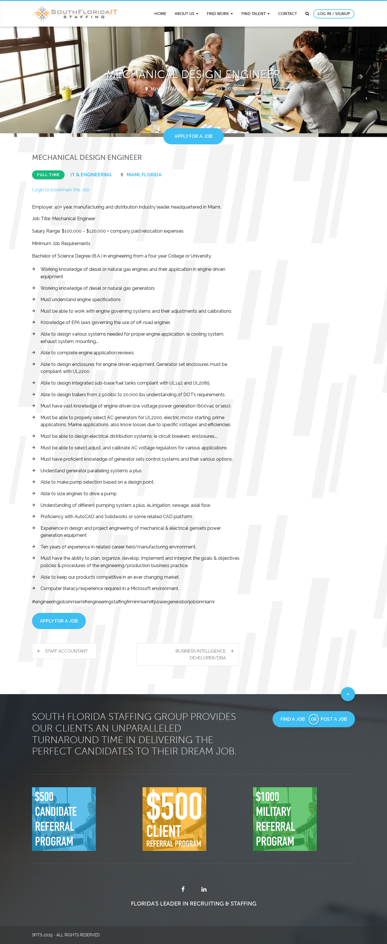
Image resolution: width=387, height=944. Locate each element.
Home (160, 14)
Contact (287, 14)
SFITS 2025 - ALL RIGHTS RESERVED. (66, 935)
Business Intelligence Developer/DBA (201, 654)
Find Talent (254, 14)
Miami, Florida (167, 89)
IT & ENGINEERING (91, 174)
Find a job (292, 719)
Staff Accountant (66, 651)
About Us (185, 14)
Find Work (218, 14)
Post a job (334, 719)
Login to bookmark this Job (60, 189)
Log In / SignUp (334, 14)
